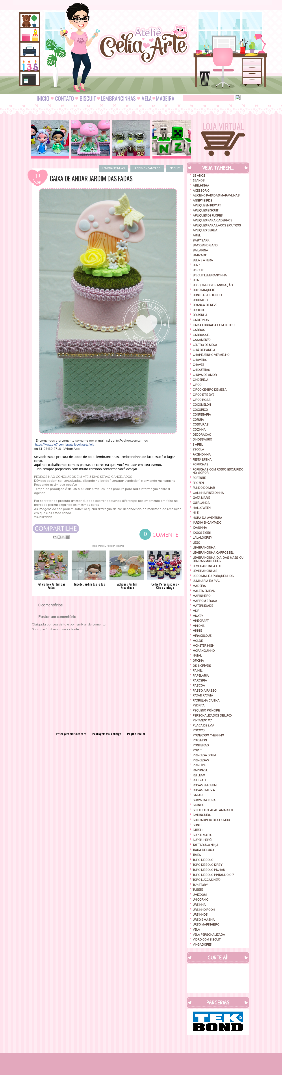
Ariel (197, 235)
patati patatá (203, 695)
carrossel (201, 335)
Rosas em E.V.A (204, 790)
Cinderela (200, 379)
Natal (197, 655)
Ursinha (199, 904)
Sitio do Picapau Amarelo (213, 810)
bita (196, 280)
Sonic (197, 825)
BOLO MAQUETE (204, 290)
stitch (197, 830)
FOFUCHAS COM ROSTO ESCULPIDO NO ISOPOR (218, 471)
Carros (199, 330)
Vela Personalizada (209, 934)
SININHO (198, 805)
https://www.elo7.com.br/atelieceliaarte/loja (64, 444)
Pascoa (199, 685)
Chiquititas (201, 369)
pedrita (199, 705)
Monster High (203, 645)
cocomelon (202, 404)
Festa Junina (202, 459)
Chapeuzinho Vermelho (211, 354)
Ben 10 (197, 265)
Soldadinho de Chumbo (211, 820)
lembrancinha (204, 547)
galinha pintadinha (208, 493)
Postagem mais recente (71, 733)
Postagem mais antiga (106, 733)
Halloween (202, 508)
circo (197, 384)
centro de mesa (205, 345)
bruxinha (200, 315)
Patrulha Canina (206, 700)
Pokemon (200, 740)
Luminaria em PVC (206, 580)
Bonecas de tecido (207, 295)
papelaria (201, 675)
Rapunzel (200, 770)
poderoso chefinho (208, 735)
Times (197, 855)
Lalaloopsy (202, 537)
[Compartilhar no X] (63, 537)
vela (196, 929)
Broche (199, 310)
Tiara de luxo (203, 850)
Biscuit (174, 168)
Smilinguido (202, 815)
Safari (198, 795)
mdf (196, 610)
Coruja (198, 419)
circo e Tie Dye (203, 394)
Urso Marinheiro (206, 924)
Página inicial (136, 733)
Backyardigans (205, 245)
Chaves (198, 364)
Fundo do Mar (204, 487)
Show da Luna (204, 800)
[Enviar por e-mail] (55, 537)
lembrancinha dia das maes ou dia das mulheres (218, 559)
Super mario (202, 835)
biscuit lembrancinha (210, 275)
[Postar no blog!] (59, 537)
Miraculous (202, 635)
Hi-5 (196, 512)
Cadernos (201, 320)
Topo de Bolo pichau (209, 870)
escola (198, 449)
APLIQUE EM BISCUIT (207, 205)
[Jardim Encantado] (90, 139)
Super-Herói (202, 840)
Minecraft (201, 620)
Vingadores (202, 944)
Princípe (199, 765)
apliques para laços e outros (217, 225)
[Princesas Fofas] (50, 139)
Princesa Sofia (204, 755)
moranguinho (204, 650)
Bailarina (200, 250)
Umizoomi (200, 894)
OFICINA (198, 660)
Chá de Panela (204, 350)
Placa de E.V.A (203, 725)
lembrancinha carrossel (213, 552)
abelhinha (201, 185)
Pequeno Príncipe (206, 710)
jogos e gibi (202, 532)
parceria (200, 680)
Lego (196, 542)
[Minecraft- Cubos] (171, 139)
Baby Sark (201, 240)
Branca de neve (205, 305)
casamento (202, 340)
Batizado (200, 255)
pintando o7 (202, 720)
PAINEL (197, 670)
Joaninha (200, 527)
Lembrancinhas (113, 168)
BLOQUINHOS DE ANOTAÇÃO (213, 285)
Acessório (201, 190)
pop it (197, 750)
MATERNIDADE (203, 605)
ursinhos (200, 914)
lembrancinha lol (207, 566)
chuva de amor (205, 375)
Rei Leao (199, 775)
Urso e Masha (204, 919)
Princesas (201, 760)
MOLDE (198, 640)
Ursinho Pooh (204, 909)
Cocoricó (200, 409)
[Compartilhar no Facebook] (67, 537)
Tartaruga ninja (206, 845)
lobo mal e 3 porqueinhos (213, 576)
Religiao (199, 780)
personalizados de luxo (212, 715)
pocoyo (199, 730)
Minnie (197, 630)
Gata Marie (201, 497)
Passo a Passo (205, 690)
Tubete (198, 889)
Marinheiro (202, 595)
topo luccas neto (207, 879)
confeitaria (202, 414)
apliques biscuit (205, 210)
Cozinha (199, 429)
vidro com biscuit (207, 939)
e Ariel (198, 444)
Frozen (198, 483)
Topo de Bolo (203, 860)
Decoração (202, 434)
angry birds (202, 200)
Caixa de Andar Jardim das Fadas (91, 178)
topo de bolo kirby (207, 864)
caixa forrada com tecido (214, 325)
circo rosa (202, 399)
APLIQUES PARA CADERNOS (212, 220)
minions (199, 625)
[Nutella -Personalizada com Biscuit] (131, 139)
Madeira (199, 586)
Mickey (198, 616)
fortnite (199, 478)
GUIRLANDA (201, 502)
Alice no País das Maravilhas (216, 195)
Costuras (201, 424)
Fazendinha (202, 454)
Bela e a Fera (203, 260)
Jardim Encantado (147, 168)
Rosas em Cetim (205, 785)
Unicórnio (200, 899)
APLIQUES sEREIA (205, 230)
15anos (199, 180)
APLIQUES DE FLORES (208, 215)
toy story (200, 885)
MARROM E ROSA (205, 601)
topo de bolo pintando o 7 (213, 875)
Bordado (200, 300)
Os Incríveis (202, 665)
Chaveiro (200, 360)
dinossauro (202, 439)
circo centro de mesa (210, 389)
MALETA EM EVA (204, 591)
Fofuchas (200, 464)
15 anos (199, 175)
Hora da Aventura (207, 517)
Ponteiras (201, 745)
